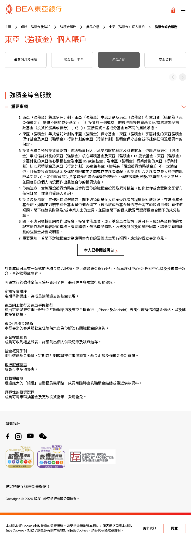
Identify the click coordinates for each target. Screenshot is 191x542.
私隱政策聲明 (111, 530)
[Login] (173, 10)
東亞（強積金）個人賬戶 (127, 27)
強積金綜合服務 (166, 27)
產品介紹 (92, 27)
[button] (182, 77)
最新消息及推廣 (25, 59)
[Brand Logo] (34, 10)
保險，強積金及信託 (35, 27)
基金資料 (165, 59)
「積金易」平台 (72, 59)
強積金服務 (68, 27)
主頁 (8, 27)
